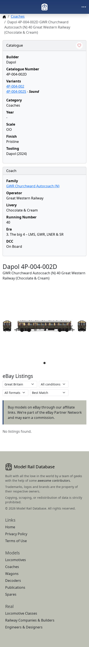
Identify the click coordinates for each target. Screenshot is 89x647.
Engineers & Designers (24, 627)
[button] (44, 326)
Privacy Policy (16, 534)
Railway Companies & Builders (29, 620)
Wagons (12, 573)
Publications (15, 587)
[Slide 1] (44, 363)
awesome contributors (54, 480)
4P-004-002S (16, 91)
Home (10, 527)
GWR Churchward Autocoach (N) (32, 186)
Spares (10, 594)
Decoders (13, 580)
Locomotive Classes (21, 613)
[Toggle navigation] (83, 7)
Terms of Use (16, 540)
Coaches (18, 16)
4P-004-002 (15, 86)
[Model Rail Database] (44, 7)
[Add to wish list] (79, 45)
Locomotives (15, 559)
